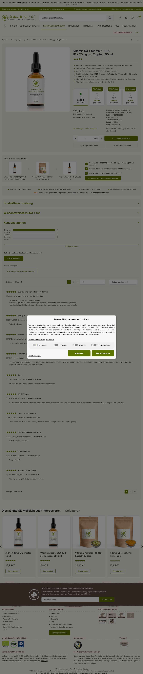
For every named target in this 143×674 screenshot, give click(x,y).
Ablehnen (79, 353)
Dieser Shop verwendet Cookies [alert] (71, 319)
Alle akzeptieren (103, 353)
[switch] (35, 345)
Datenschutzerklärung (36, 340)
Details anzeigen (34, 356)
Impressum (50, 340)
